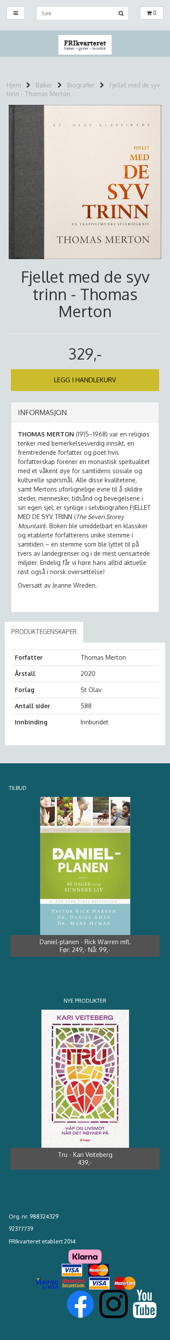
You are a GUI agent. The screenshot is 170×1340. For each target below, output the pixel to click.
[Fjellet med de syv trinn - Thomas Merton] (85, 181)
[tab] (85, 412)
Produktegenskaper (44, 631)
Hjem (14, 85)
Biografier (81, 85)
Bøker (44, 85)
